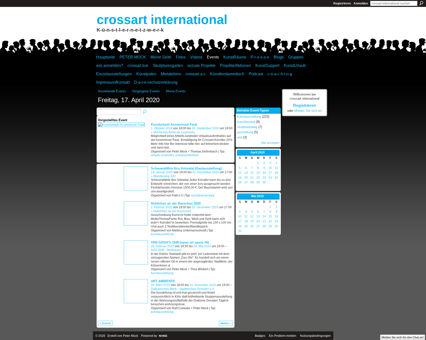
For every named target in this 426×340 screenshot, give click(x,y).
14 (252, 172)
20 (246, 177)
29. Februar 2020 (162, 246)
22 (258, 177)
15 (258, 172)
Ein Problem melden (282, 336)
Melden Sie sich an (308, 111)
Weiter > (225, 323)
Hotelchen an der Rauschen (172, 211)
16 (264, 172)
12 (240, 172)
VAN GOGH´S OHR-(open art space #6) (180, 242)
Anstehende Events (112, 91)
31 (240, 231)
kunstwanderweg (202, 195)
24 (270, 177)
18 (276, 172)
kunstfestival (246, 122)
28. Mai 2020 (202, 246)
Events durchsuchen (145, 112)
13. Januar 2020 (162, 172)
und (239, 137)
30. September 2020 (205, 128)
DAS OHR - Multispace (166, 250)
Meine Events (176, 91)
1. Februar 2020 (161, 207)
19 (240, 177)
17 (270, 172)
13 (246, 172)
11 (276, 168)
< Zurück (105, 323)
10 (270, 168)
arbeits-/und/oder (162, 155)
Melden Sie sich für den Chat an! (403, 337)
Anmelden (361, 3)
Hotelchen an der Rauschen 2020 (176, 203)
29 (258, 182)
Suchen (421, 3)
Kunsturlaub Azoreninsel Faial (174, 124)
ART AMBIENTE (163, 281)
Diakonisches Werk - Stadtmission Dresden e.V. (182, 289)
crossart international (162, 19)
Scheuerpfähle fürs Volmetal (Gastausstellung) (186, 168)
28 (252, 182)
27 (246, 182)
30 (264, 182)
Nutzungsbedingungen (315, 336)
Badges (260, 336)
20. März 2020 (160, 285)
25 (276, 177)
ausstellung (245, 132)
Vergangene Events (146, 91)
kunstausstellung (162, 234)
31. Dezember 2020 (205, 172)
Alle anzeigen (270, 143)
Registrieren (342, 3)
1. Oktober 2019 (161, 128)
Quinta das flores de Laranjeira (174, 132)
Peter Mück (130, 336)
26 (240, 182)
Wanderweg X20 (164, 176)
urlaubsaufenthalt (186, 155)
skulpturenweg (247, 127)
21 (252, 177)
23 (264, 177)
